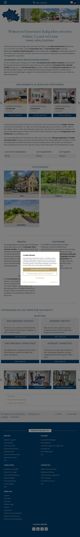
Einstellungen (40, 278)
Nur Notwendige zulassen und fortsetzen (40, 274)
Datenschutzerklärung (29, 282)
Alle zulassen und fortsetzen (40, 269)
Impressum (53, 282)
